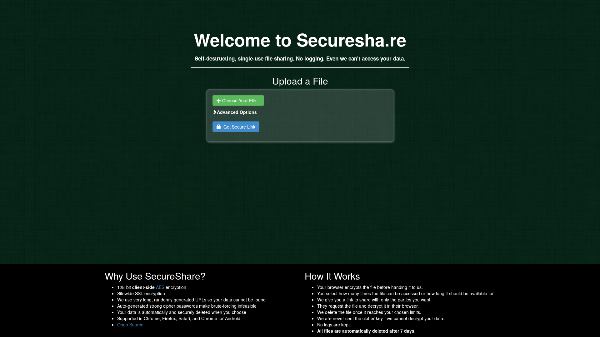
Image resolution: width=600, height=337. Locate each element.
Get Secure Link (238, 127)
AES (160, 287)
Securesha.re (351, 39)
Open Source (130, 324)
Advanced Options (237, 112)
